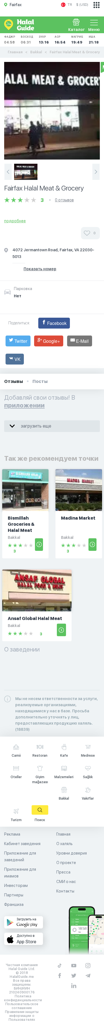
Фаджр (9, 39)
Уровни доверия (71, 853)
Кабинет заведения (22, 843)
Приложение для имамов (20, 872)
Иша (94, 39)
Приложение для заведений (20, 856)
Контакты (65, 891)
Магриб (77, 39)
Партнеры (13, 895)
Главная (15, 52)
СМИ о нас (66, 881)
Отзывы (13, 381)
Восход (27, 39)
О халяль (64, 843)
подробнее (15, 221)
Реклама (12, 834)
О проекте (66, 862)
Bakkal (36, 52)
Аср (60, 39)
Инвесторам (16, 885)
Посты (40, 381)
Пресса (63, 872)
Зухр (44, 39)
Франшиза (14, 904)
